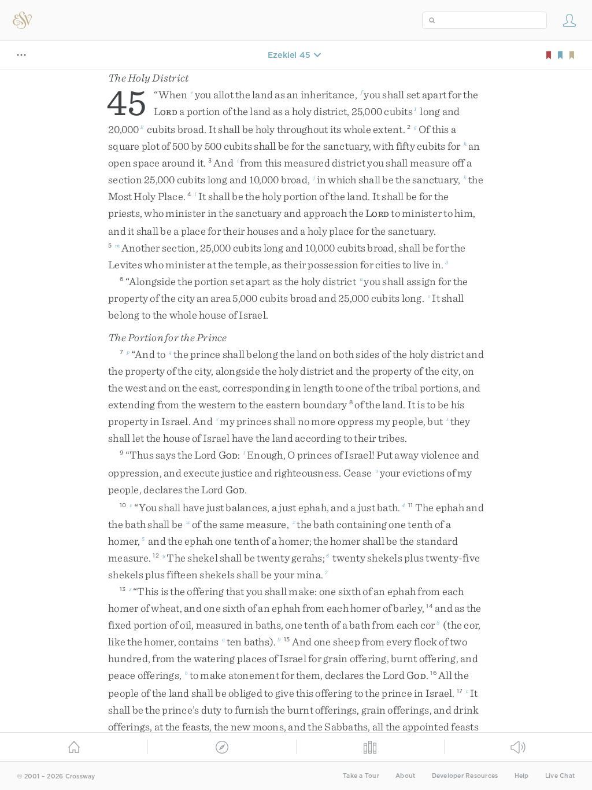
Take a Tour (361, 776)
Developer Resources (465, 776)
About (405, 776)
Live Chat (560, 776)
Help (522, 776)
